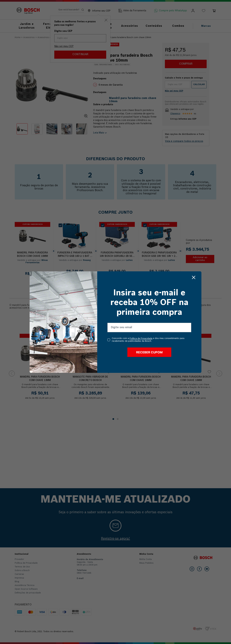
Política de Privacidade (141, 339)
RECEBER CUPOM (149, 352)
